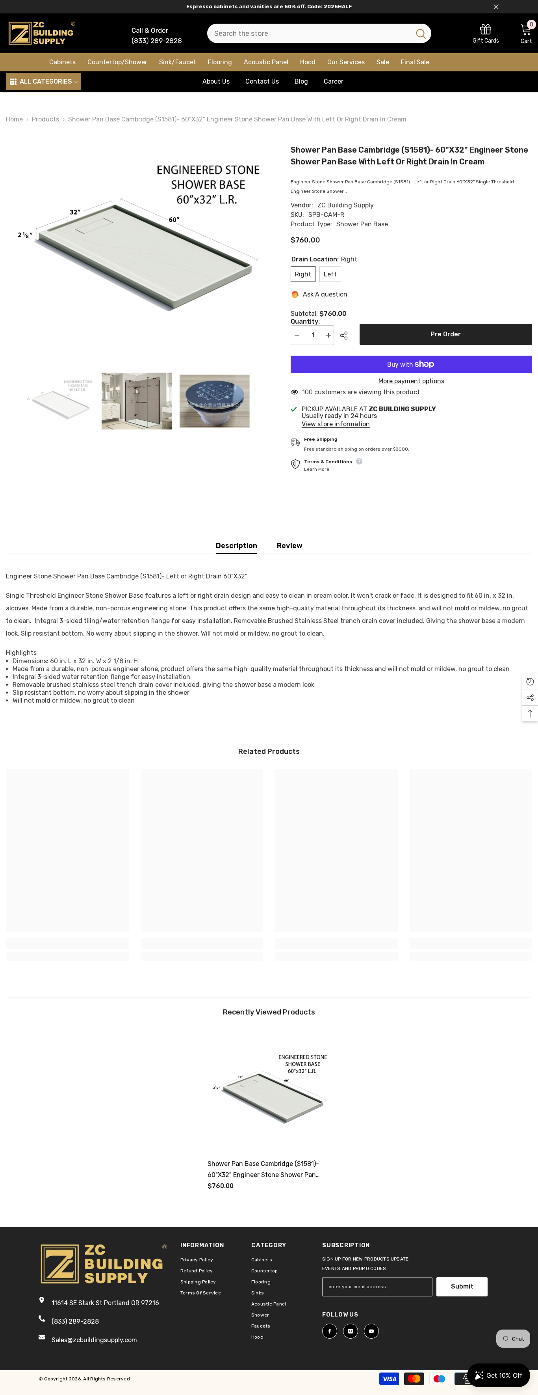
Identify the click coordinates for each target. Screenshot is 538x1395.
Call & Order (150, 30)
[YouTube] (371, 1331)
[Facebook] (329, 1331)
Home (14, 119)
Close (496, 7)
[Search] (319, 33)
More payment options (411, 381)
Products (45, 119)
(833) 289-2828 (157, 41)
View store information (336, 424)
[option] (136, 242)
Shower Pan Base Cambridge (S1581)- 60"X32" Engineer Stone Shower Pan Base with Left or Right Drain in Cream (265, 1170)
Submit (462, 1286)
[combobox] (309, 33)
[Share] (347, 335)
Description (236, 545)
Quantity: (305, 322)
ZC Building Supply (345, 205)
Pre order (445, 334)
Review (289, 545)
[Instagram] (350, 1331)
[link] (486, 33)
